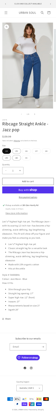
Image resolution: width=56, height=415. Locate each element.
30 (16, 158)
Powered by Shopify (36, 410)
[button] (6, 12)
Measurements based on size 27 (24, 305)
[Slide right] (34, 114)
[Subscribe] (43, 346)
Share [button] (8, 318)
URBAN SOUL (23, 410)
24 (6, 151)
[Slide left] (21, 114)
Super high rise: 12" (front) (21, 297)
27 (38, 152)
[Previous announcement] (5, 4)
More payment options (28, 197)
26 (28, 152)
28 (48, 152)
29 (6, 158)
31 (28, 158)
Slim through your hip (19, 289)
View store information (17, 213)
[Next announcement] (50, 4)
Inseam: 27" (14, 301)
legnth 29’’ (13, 309)
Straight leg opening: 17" (21, 293)
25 (16, 151)
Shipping (17, 141)
